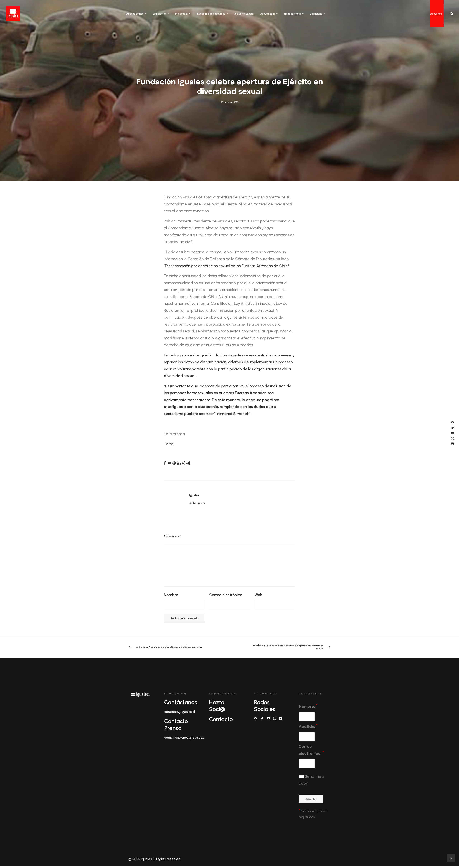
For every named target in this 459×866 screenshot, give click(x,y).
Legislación (159, 13)
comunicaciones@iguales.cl (184, 737)
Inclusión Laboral (244, 13)
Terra (168, 444)
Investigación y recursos (211, 13)
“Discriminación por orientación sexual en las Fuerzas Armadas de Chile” (226, 265)
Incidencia (181, 13)
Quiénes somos (135, 13)
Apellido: (308, 726)
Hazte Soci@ (217, 706)
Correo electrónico (225, 594)
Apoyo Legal (267, 13)
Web (258, 594)
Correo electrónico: (311, 750)
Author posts (197, 502)
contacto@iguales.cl (179, 712)
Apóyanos (436, 13)
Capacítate (316, 13)
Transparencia (292, 13)
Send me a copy (311, 780)
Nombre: (308, 706)
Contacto (221, 719)
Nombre (171, 594)
